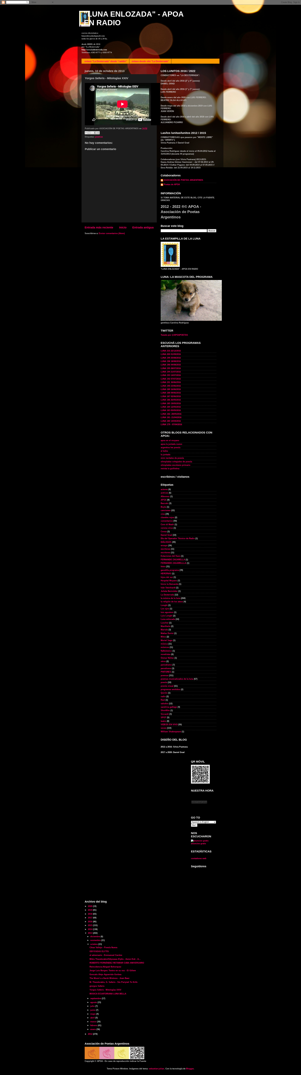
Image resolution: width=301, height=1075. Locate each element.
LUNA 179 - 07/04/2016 (171, 424)
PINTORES (166, 672)
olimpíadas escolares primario (175, 465)
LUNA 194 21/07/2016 (171, 372)
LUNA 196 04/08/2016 (171, 365)
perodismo (166, 668)
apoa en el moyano (170, 440)
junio (93, 1010)
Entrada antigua (143, 227)
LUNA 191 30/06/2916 (171, 382)
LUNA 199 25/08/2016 (171, 358)
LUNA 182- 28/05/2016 (171, 414)
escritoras (165, 549)
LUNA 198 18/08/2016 (171, 361)
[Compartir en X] (92, 132)
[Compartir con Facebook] (95, 132)
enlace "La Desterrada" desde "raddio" (105, 61)
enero (93, 1029)
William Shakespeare (171, 732)
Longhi (164, 605)
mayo (93, 1014)
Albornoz (165, 496)
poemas (99, 137)
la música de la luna (170, 598)
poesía (164, 682)
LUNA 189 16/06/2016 (171, 389)
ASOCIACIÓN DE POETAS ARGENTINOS (183, 180)
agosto (94, 1002)
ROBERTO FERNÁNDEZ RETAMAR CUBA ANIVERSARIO (117, 963)
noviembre (95, 940)
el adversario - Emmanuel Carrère (106, 955)
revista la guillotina (170, 469)
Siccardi (165, 714)
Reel (163, 700)
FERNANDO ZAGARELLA (173, 560)
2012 (90, 1034)
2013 (90, 933)
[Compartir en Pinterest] (98, 132)
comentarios (167, 521)
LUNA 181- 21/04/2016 (171, 417)
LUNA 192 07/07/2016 (171, 379)
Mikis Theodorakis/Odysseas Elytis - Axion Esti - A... (115, 959)
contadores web (198, 858)
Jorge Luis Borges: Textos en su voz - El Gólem (113, 970)
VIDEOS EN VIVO (169, 725)
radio (163, 696)
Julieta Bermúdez (169, 591)
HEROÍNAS (166, 574)
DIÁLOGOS (166, 542)
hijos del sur (167, 577)
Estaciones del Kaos (170, 556)
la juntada (165, 455)
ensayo (164, 545)
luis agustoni (167, 612)
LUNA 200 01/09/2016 (171, 354)
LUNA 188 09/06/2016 (171, 393)
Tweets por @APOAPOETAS (174, 335)
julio (92, 1006)
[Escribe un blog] (89, 132)
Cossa (164, 532)
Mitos (163, 637)
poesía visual (167, 686)
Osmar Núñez (167, 658)
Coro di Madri (167, 524)
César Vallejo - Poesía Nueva (103, 947)
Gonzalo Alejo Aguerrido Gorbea (105, 974)
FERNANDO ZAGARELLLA (173, 563)
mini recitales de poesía (172, 458)
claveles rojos (167, 517)
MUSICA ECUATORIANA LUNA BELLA (108, 994)
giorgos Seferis (97, 986)
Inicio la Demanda (169, 584)
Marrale (164, 630)
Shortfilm (165, 710)
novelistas (166, 654)
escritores (165, 553)
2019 (90, 910)
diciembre (95, 936)
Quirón (164, 693)
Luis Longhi (166, 616)
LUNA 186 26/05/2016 (171, 400)
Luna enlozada (168, 619)
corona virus (167, 528)
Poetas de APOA (172, 184)
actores (164, 489)
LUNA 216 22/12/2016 (171, 351)
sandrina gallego (169, 707)
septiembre (96, 998)
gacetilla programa (170, 570)
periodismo (166, 665)
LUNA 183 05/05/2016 (171, 410)
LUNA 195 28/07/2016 (171, 368)
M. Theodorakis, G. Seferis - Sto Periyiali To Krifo (113, 982)
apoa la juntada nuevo (171, 444)
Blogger (190, 1069)
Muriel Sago (166, 640)
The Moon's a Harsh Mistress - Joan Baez (109, 978)
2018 (90, 914)
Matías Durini (167, 633)
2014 (90, 929)
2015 (90, 925)
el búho (164, 451)
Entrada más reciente (99, 227)
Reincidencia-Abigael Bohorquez (105, 967)
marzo (93, 1022)
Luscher (165, 623)
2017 (90, 918)
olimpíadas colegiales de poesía (176, 462)
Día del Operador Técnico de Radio (178, 538)
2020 (90, 906)
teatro (163, 721)
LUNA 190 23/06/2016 (171, 386)
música (164, 644)
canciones (166, 510)
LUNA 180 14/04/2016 (171, 421)
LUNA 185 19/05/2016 (171, 403)
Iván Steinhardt (168, 588)
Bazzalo (164, 503)
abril (92, 1018)
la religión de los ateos (172, 602)
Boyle (163, 507)
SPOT (163, 717)
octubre (94, 944)
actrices (164, 493)
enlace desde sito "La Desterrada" (150, 61)
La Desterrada (167, 595)
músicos (165, 647)
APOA (163, 500)
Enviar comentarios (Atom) (112, 233)
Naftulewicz (166, 651)
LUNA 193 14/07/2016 (171, 375)
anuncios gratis (198, 844)
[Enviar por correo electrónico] (86, 132)
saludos (164, 704)
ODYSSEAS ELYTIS (99, 951)
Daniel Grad (166, 535)
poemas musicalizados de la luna (177, 679)
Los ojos (165, 609)
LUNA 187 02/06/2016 (171, 396)
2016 (90, 922)
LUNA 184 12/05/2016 (171, 407)
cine (163, 514)
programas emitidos (170, 689)
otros (163, 661)
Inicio (123, 227)
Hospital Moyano (169, 581)
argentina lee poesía (170, 447)
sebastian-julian (156, 1069)
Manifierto (165, 626)
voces (163, 728)
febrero (94, 1025)
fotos (163, 566)
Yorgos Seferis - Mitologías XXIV (105, 990)
